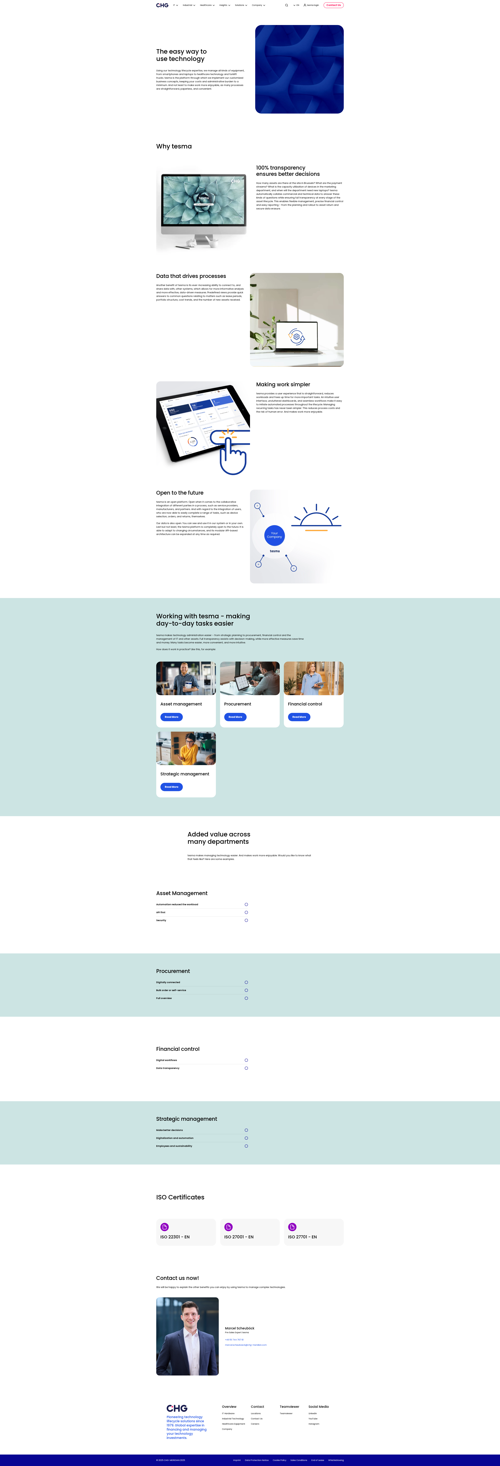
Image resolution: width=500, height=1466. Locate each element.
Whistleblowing (336, 1460)
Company (227, 1429)
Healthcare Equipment (233, 1423)
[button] (202, 904)
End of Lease (317, 1460)
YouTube (313, 1418)
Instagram (314, 1423)
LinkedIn (313, 1413)
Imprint (237, 1460)
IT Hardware (228, 1413)
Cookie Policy (279, 1460)
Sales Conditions (298, 1460)
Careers (255, 1423)
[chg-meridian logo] (162, 5)
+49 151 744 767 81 (234, 1339)
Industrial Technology (233, 1418)
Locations (256, 1413)
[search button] (286, 5)
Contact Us (256, 1418)
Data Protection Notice (257, 1460)
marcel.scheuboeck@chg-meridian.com (246, 1344)
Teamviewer (286, 1413)
